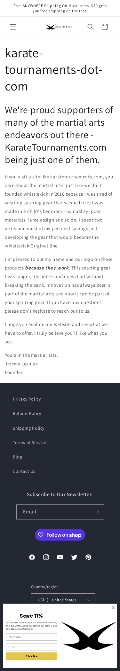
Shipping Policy (28, 428)
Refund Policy (27, 413)
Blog (17, 457)
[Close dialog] (113, 607)
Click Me (31, 656)
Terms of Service (29, 442)
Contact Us (24, 471)
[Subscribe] (97, 511)
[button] (13, 27)
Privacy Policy (27, 399)
